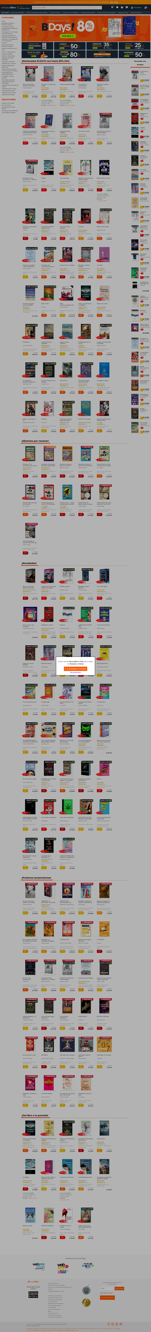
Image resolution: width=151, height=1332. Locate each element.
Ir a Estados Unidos (75, 668)
